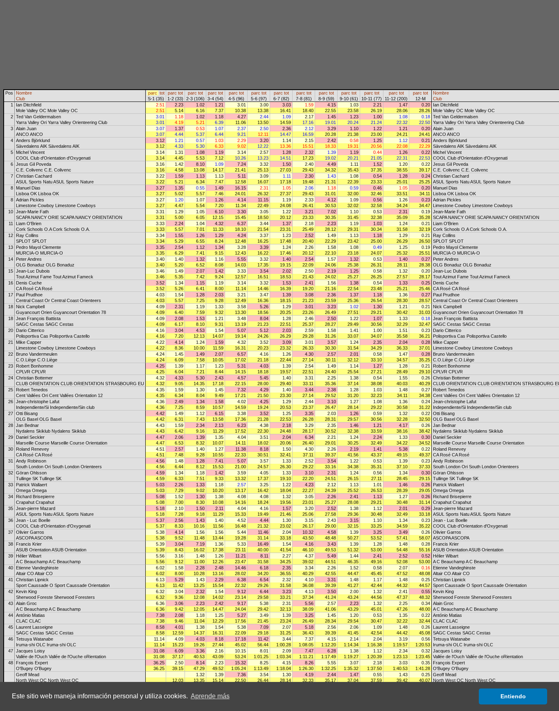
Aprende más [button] (210, 696)
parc (152, 92)
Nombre (24, 92)
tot (162, 92)
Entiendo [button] (513, 696)
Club (20, 98)
